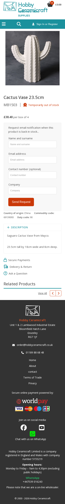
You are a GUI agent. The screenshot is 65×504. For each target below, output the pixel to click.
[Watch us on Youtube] (41, 429)
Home (32, 360)
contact (32, 371)
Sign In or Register (46, 24)
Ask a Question (17, 273)
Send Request (21, 201)
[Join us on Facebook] (24, 428)
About (32, 366)
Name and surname (20, 138)
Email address (17, 153)
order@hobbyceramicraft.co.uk (35, 345)
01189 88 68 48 (35, 352)
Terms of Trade (32, 377)
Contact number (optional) (24, 169)
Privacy (32, 383)
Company (14, 184)
